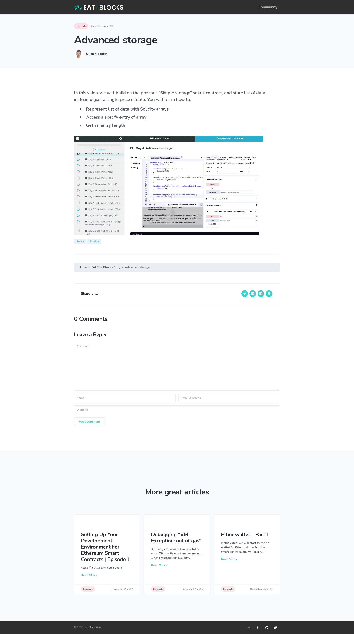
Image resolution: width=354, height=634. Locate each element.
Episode (81, 26)
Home (83, 267)
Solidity (94, 241)
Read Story (89, 575)
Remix (80, 241)
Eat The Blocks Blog (105, 267)
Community (268, 7)
